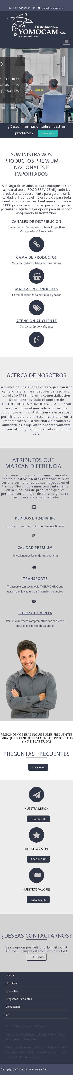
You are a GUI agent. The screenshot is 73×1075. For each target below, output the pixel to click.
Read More (38, 819)
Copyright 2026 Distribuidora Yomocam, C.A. (25, 1069)
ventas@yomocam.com (52, 8)
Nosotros (11, 983)
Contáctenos (13, 1006)
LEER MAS (38, 767)
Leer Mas (48, 133)
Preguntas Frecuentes (19, 998)
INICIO (10, 975)
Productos (12, 991)
